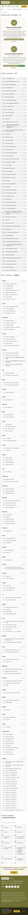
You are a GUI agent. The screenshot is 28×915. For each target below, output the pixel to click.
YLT (11, 6)
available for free (17, 867)
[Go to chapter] (26, 9)
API (11, 881)
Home (2, 12)
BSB (3, 6)
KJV (5, 6)
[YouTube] (18, 887)
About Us (3, 881)
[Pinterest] (15, 887)
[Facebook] (6, 887)
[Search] (19, 2)
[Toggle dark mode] (22, 2)
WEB (8, 6)
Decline (23, 911)
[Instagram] (12, 887)
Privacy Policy (4, 883)
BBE (17, 6)
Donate (24, 6)
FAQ (8, 881)
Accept (16, 911)
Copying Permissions (18, 881)
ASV (14, 6)
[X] (9, 887)
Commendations (13, 883)
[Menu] (26, 2)
